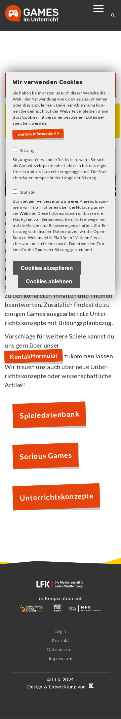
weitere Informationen (40, 134)
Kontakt (61, 640)
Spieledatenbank (50, 414)
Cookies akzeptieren (47, 268)
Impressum (61, 658)
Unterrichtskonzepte (57, 497)
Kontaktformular (34, 356)
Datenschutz (61, 649)
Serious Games (46, 455)
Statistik (28, 192)
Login (60, 631)
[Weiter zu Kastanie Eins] (90, 686)
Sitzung (27, 150)
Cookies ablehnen (49, 281)
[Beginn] (38, 14)
